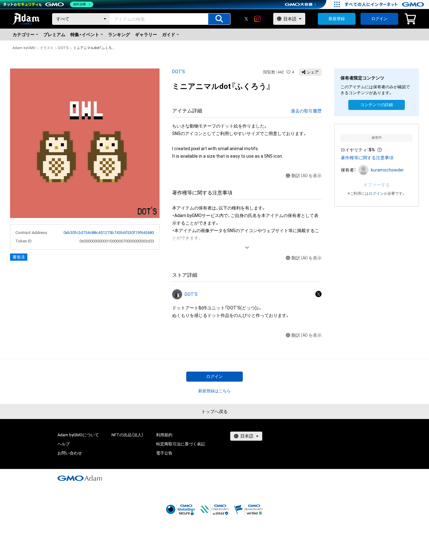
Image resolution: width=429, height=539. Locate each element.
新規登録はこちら (214, 391)
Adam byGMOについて (78, 435)
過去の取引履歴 (306, 110)
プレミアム (54, 34)
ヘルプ (63, 444)
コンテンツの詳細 (376, 104)
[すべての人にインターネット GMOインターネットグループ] (385, 4)
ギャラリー (146, 34)
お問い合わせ (69, 453)
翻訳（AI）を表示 (306, 175)
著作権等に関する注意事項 (367, 157)
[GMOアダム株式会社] (79, 478)
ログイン (379, 18)
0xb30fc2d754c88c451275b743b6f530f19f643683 (108, 232)
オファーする (376, 184)
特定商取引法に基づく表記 (180, 444)
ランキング (119, 34)
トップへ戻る (214, 411)
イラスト (47, 48)
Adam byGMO (24, 48)
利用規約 (164, 435)
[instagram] (257, 19)
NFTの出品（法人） (127, 435)
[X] (246, 19)
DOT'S (63, 48)
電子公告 (164, 453)
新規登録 (337, 18)
